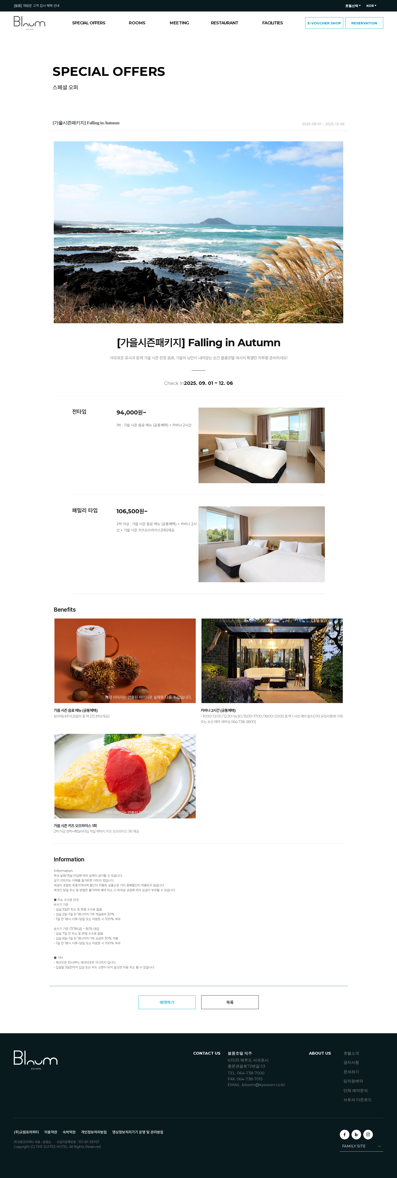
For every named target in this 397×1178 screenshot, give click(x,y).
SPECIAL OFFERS (88, 23)
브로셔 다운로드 (357, 1099)
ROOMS (137, 23)
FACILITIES (272, 23)
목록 (230, 1002)
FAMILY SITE (354, 1146)
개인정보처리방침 (94, 1132)
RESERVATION (364, 23)
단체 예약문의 (355, 1090)
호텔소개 (351, 1053)
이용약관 (50, 1132)
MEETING (179, 23)
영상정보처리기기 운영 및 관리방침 (137, 1132)
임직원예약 (353, 1081)
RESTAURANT (224, 23)
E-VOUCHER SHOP (324, 23)
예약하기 (167, 1002)
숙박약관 (69, 1132)
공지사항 (351, 1062)
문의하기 (351, 1072)
